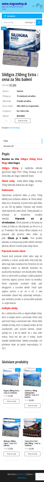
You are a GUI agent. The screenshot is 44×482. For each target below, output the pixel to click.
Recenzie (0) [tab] (9, 146)
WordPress (21, 474)
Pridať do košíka (22, 120)
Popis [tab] (6, 141)
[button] (38, 32)
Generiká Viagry (14, 128)
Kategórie (11, 16)
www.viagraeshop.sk (14, 3)
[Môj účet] (33, 6)
